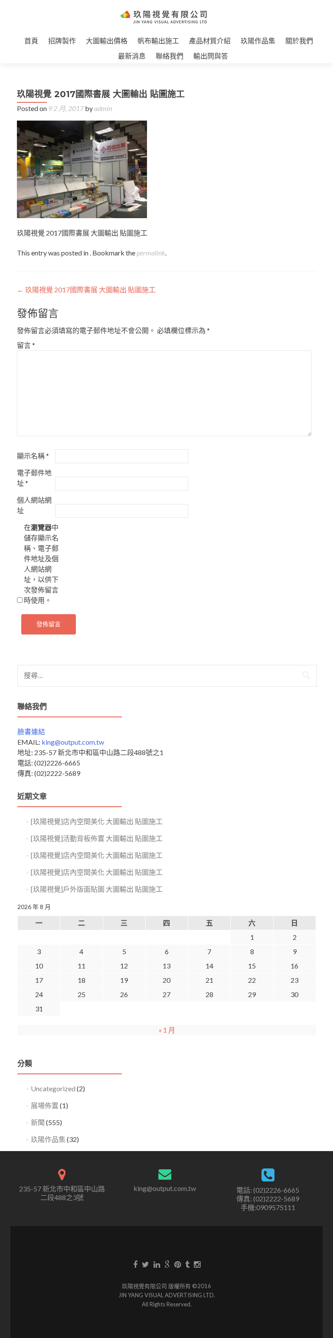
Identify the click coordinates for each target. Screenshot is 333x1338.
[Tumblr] (187, 1264)
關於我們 (299, 40)
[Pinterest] (177, 1264)
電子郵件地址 (34, 477)
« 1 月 (167, 1030)
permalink (151, 253)
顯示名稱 (33, 455)
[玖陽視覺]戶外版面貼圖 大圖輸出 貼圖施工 (97, 889)
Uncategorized (53, 1088)
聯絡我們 (169, 56)
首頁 (31, 40)
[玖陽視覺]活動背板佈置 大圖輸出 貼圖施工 (97, 838)
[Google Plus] (167, 1264)
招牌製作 (62, 40)
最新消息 (132, 56)
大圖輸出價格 (106, 40)
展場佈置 (45, 1105)
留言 (26, 345)
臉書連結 (31, 731)
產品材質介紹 (210, 40)
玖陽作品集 (258, 40)
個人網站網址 (34, 505)
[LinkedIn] (156, 1264)
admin (103, 108)
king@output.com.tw (73, 742)
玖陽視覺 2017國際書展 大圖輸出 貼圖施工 (86, 289)
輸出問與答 (210, 56)
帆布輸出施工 (158, 40)
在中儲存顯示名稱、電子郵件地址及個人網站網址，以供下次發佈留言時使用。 (41, 563)
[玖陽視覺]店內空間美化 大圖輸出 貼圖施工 (97, 821)
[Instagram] (197, 1264)
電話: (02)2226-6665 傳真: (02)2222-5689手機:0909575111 (267, 1198)
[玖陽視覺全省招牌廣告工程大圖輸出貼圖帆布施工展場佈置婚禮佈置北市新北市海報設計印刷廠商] (163, 16)
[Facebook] (135, 1264)
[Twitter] (145, 1264)
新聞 (38, 1122)
